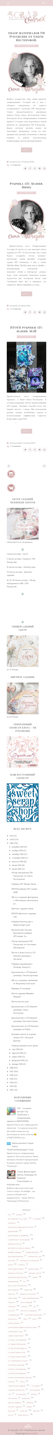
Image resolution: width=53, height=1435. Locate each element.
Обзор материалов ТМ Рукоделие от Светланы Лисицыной (23, 893)
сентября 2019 (18, 807)
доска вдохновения (15, 1205)
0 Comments (15, 279)
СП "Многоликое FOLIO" (17, 1301)
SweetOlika (33, 1382)
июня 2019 (16, 818)
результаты (12, 1268)
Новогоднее (12, 1247)
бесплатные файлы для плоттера (20, 1176)
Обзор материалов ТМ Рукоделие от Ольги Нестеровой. (26, 36)
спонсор (11, 1331)
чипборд (29, 1352)
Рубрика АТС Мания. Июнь (26, 170)
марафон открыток (15, 1222)
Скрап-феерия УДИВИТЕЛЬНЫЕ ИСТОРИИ (22, 1276)
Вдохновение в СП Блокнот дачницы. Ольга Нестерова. (24, 958)
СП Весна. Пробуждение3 (17, 1318)
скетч (34, 1268)
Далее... (26, 135)
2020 (12, 788)
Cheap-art (23, 1360)
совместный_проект (16, 1285)
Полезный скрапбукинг (34, 1264)
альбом (19, 1164)
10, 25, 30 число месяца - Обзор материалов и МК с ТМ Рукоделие (21, 532)
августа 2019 (17, 810)
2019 (11, 792)
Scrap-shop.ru (23, 1364)
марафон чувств (35, 1222)
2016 (11, 1024)
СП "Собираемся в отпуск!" (18, 1310)
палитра (24, 1256)
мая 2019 (15, 998)
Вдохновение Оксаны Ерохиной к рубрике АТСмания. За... (21, 882)
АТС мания (26, 178)
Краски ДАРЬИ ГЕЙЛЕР (16, 1218)
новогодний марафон (30, 1247)
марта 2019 (17, 1006)
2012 (11, 1039)
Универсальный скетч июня (24, 995)
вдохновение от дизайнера (18, 1185)
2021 (11, 785)
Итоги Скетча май (19, 950)
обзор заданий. (26, 1251)
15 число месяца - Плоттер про (21, 516)
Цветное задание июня (22, 857)
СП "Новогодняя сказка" (17, 1306)
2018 (11, 1017)
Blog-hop (11, 1360)
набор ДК (11, 1243)
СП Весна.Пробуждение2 (17, 1322)
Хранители (26, 1347)
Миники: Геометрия (20, 937)
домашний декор (32, 1201)
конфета (21, 1214)
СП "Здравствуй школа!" (17, 1293)
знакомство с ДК (34, 1205)
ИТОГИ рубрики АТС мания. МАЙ (26, 299)
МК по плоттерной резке (17, 1235)
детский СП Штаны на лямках (19, 1197)
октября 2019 (17, 803)
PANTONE (36, 1360)
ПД (34, 1256)
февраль (34, 1343)
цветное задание (14, 1352)
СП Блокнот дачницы (16, 1314)
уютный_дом (21, 1343)
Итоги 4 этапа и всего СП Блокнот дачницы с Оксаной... (23, 904)
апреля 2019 (17, 1002)
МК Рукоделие (26, 46)
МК (24, 1231)
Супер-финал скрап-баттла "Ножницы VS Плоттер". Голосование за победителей (22, 1127)
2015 (11, 1028)
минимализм (13, 1231)
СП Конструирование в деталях (20, 1327)
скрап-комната (14, 1272)
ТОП (9, 1343)
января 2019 (17, 1013)
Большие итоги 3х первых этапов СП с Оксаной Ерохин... (23, 986)
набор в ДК (28, 1239)
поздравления (13, 1264)
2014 (11, 1031)
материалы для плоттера (17, 1226)
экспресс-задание (15, 1356)
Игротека (11, 1210)
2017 (11, 1020)
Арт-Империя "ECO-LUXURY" (18, 1168)
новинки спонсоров (27, 1243)
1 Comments (15, 150)
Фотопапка (12, 1347)
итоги (10, 1214)
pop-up (10, 1364)
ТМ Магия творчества (16, 1339)
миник (35, 1226)
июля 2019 (16, 814)
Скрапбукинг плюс (15, 1281)
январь (29, 1356)
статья (22, 1331)
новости (11, 1251)
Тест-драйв (35, 1335)
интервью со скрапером (29, 1210)
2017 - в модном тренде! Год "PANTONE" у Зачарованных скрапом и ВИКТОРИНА (19, 1063)
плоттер (11, 1260)
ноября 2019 (17, 799)
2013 (11, 1035)
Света (25, 1268)
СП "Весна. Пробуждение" (17, 1289)
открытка (12, 1256)
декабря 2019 (18, 796)
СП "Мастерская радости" (17, 1297)
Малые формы (33, 1218)
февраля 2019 (18, 1009)
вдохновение (13, 1180)
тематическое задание (17, 1335)
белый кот (12, 1172)
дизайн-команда (14, 1201)
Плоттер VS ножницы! (28, 1260)
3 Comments (15, 395)
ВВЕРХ (28, 1375)
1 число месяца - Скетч (17, 503)
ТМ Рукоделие (34, 1339)
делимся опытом (14, 1193)
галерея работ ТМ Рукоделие (19, 1189)
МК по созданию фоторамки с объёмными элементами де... (24, 849)
